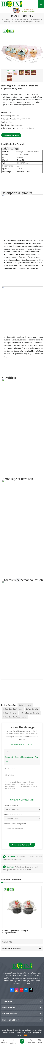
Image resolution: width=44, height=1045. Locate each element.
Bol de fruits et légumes (32, 20)
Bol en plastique (17, 20)
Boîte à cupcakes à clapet (12, 709)
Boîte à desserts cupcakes (30, 713)
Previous (2, 905)
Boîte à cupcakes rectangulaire (14, 717)
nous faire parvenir (20, 845)
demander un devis (11, 135)
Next (41, 905)
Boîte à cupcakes (25, 705)
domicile (6, 20)
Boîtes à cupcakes (9, 713)
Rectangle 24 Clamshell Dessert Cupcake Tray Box (21, 759)
